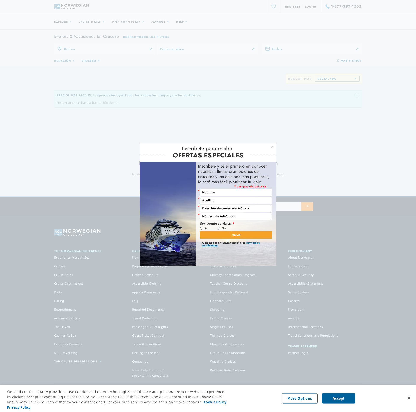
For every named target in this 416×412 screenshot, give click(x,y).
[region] (208, 398)
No (224, 228)
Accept (339, 398)
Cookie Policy (215, 402)
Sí (205, 228)
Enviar (236, 235)
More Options (299, 398)
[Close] (409, 398)
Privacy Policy (19, 407)
